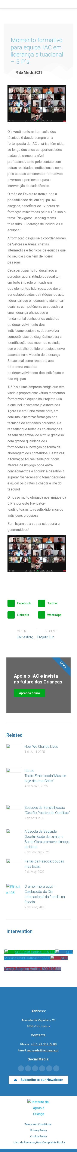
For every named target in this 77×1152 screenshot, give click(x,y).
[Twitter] (28, 1068)
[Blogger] (56, 1068)
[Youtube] (35, 1068)
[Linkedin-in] (42, 1068)
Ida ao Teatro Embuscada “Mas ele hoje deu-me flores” (45, 776)
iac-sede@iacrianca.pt (43, 1050)
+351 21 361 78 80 (44, 1044)
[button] (21, 603)
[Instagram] (49, 1068)
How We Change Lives (41, 747)
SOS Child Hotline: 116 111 (35, 952)
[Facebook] (21, 1068)
